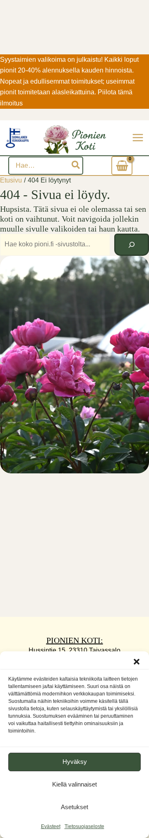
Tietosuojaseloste (84, 826)
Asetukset (74, 806)
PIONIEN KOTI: (74, 640)
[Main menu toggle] (138, 137)
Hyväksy (74, 761)
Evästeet (50, 826)
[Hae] (76, 165)
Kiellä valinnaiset (74, 784)
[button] (136, 662)
